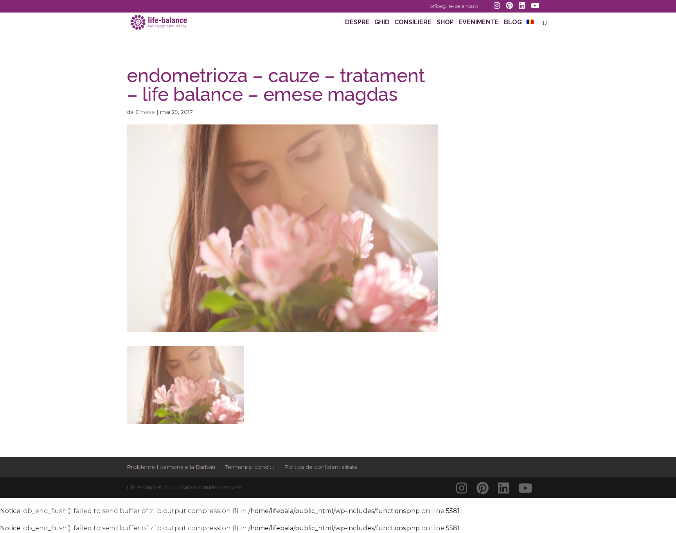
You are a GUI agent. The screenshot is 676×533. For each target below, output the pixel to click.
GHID (382, 23)
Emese (145, 111)
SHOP (445, 23)
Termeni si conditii (249, 466)
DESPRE (357, 23)
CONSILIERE (412, 23)
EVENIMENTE (478, 23)
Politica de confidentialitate (321, 466)
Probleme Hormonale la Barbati (171, 466)
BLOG (513, 23)
